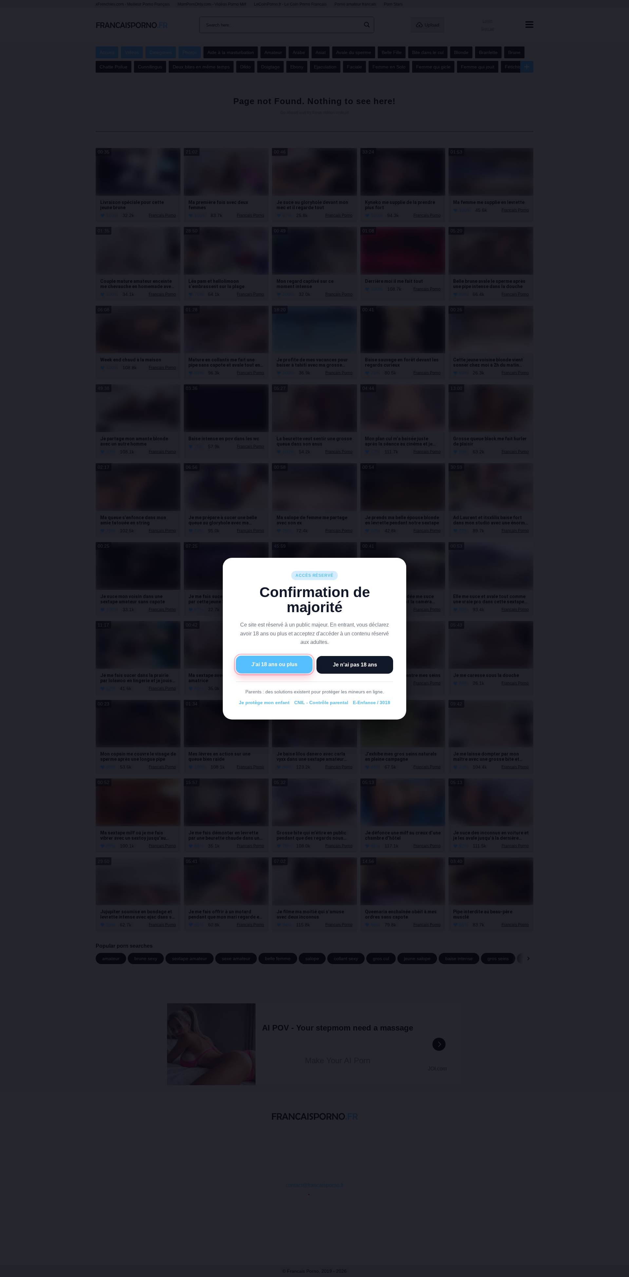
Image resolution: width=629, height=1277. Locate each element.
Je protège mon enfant (264, 702)
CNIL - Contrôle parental (321, 702)
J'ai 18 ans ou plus (274, 664)
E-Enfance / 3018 (371, 702)
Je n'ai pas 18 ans (355, 664)
